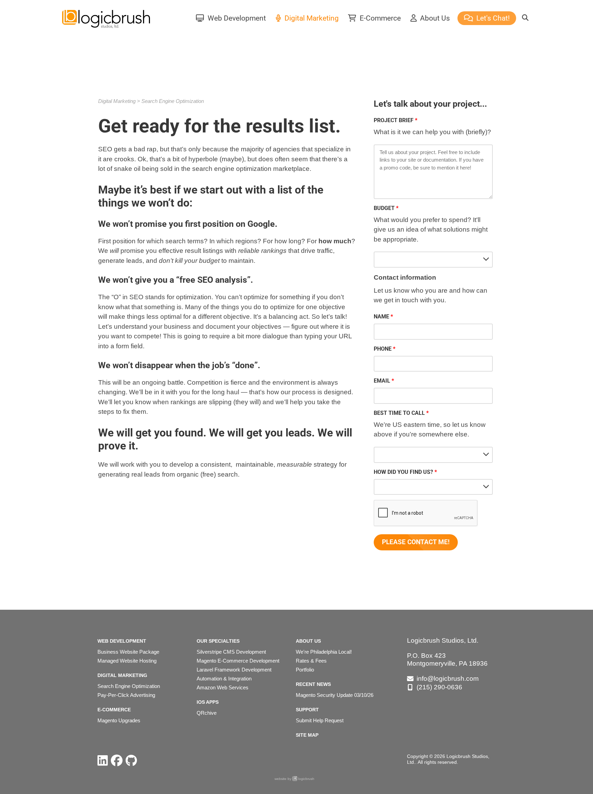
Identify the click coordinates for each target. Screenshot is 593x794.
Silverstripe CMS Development (231, 652)
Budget (384, 208)
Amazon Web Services (222, 687)
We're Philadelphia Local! (324, 652)
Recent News (313, 684)
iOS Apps (208, 702)
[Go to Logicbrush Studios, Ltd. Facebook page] (117, 760)
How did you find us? (403, 472)
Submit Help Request (320, 720)
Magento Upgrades (118, 720)
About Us (434, 18)
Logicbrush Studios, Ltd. (442, 640)
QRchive (207, 713)
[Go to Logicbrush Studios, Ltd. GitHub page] (131, 760)
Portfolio (305, 670)
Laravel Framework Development (234, 670)
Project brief (394, 120)
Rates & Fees (311, 661)
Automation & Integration (224, 678)
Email (382, 380)
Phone (383, 349)
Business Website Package (128, 652)
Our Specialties (218, 641)
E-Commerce (379, 18)
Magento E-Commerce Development (238, 661)
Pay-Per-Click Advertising (126, 695)
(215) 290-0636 (439, 687)
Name (381, 316)
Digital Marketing (311, 18)
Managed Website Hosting (126, 661)
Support (307, 709)
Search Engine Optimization (172, 101)
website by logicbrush (294, 779)
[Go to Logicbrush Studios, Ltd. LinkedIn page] (102, 760)
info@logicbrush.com (448, 678)
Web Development (236, 18)
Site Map (307, 735)
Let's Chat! (492, 18)
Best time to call (399, 413)
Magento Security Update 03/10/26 (334, 695)
